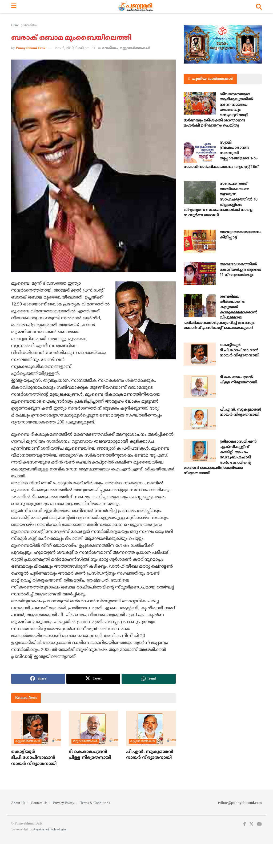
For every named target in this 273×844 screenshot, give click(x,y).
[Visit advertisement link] (223, 44)
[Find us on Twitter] (251, 824)
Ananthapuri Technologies (49, 830)
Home (15, 25)
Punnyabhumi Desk (30, 48)
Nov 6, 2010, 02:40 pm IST (75, 48)
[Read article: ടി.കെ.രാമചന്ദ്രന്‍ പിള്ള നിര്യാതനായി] (93, 728)
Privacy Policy (63, 803)
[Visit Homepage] (136, 6)
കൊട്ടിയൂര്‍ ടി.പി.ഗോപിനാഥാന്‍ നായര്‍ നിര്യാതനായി (34, 758)
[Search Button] (259, 7)
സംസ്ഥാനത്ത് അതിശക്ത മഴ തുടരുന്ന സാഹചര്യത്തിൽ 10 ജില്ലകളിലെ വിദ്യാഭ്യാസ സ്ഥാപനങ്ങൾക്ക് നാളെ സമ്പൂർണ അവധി (221, 200)
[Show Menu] (13, 6)
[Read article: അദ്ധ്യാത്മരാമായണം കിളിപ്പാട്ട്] (200, 241)
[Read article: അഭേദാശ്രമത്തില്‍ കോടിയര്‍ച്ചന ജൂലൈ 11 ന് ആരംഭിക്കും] (200, 273)
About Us (18, 803)
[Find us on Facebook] (244, 824)
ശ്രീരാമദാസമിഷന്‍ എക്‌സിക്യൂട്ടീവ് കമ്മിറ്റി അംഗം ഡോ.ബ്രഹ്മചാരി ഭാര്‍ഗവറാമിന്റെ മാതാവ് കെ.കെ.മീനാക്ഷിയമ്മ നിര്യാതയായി (220, 457)
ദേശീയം (30, 25)
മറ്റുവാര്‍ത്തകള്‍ (135, 48)
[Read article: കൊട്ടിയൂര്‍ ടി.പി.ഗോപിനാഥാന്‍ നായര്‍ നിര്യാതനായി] (36, 728)
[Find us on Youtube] (259, 824)
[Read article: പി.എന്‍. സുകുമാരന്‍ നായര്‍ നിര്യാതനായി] (151, 728)
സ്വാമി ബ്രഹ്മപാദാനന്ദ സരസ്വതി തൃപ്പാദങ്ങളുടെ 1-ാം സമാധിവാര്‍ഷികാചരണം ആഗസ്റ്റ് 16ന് (221, 154)
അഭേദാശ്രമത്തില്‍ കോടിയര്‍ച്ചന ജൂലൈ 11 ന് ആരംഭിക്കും (240, 269)
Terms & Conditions (95, 803)
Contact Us (39, 803)
